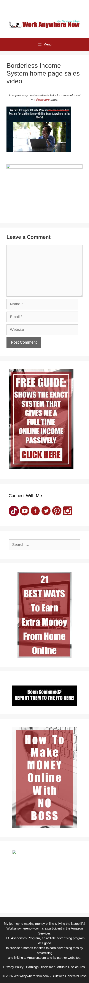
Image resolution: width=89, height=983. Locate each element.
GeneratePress (76, 976)
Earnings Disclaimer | (41, 967)
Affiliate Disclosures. (71, 967)
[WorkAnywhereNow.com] (44, 24)
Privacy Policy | (14, 967)
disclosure (43, 99)
